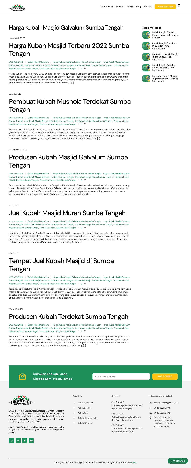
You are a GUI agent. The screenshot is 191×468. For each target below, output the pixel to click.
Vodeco (133, 462)
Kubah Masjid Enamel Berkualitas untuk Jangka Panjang (165, 35)
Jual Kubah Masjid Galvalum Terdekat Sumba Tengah (48, 65)
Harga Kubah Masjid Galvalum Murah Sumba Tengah (77, 62)
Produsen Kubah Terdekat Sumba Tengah (68, 316)
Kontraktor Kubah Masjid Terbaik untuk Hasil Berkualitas (165, 57)
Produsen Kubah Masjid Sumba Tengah (58, 68)
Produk (119, 6)
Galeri (130, 6)
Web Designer (16, 62)
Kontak (147, 6)
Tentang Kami (106, 6)
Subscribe (164, 376)
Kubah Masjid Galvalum (38, 62)
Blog (138, 6)
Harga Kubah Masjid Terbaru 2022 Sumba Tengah (69, 49)
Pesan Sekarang (165, 6)
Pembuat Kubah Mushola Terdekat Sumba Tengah (70, 105)
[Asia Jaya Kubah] (17, 9)
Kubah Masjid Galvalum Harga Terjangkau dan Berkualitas (164, 68)
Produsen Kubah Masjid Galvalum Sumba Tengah (68, 161)
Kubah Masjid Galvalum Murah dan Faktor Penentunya (164, 46)
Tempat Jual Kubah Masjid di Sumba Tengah (61, 264)
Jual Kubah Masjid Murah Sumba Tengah (93, 65)
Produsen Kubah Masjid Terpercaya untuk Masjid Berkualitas (165, 79)
